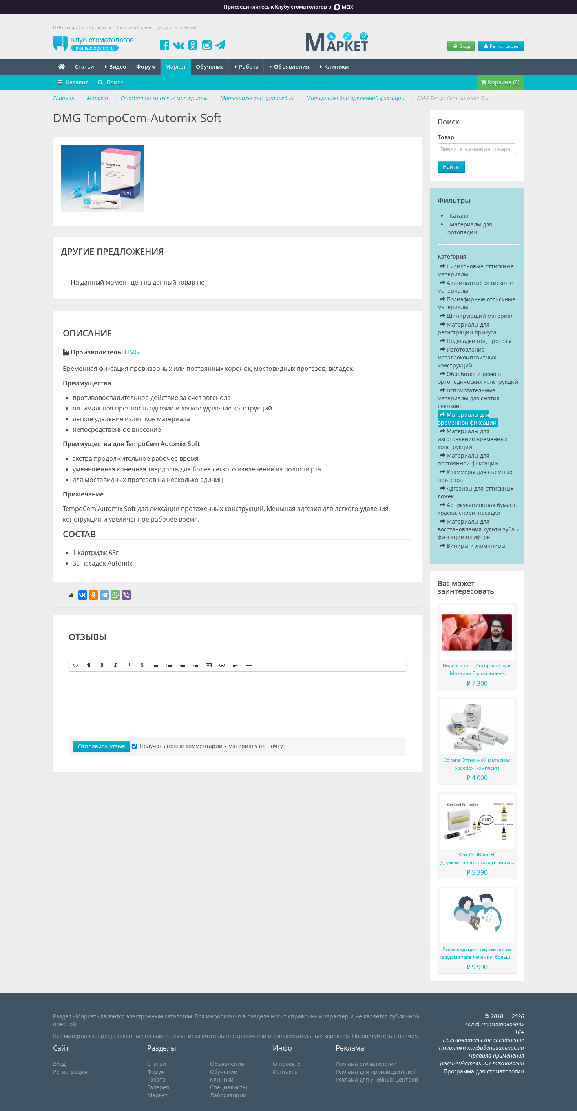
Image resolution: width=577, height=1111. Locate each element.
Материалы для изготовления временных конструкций (473, 439)
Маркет (175, 66)
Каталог (76, 82)
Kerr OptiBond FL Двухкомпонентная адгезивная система (476, 859)
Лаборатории (228, 1095)
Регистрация (504, 46)
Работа (248, 66)
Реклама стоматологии (366, 1063)
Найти (451, 166)
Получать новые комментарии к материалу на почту (211, 746)
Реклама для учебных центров (377, 1079)
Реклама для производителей (376, 1071)
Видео (117, 66)
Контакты (286, 1071)
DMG (131, 352)
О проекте (287, 1063)
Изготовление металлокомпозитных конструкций (467, 357)
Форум (145, 66)
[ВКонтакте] (82, 595)
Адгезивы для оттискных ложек (475, 492)
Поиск (114, 82)
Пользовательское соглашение (483, 1040)
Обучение (210, 66)
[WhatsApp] (115, 595)
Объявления (290, 66)
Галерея (158, 1087)
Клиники (336, 66)
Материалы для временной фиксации (467, 418)
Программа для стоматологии (484, 1071)
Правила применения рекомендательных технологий (482, 1059)
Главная (63, 98)
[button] (75, 665)
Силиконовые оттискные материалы (476, 270)
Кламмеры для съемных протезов (475, 475)
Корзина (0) (502, 82)
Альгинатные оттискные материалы (475, 286)
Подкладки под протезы (478, 341)
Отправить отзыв (101, 746)
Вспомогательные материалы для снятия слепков (469, 398)
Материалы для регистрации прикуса (467, 328)
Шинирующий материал (479, 315)
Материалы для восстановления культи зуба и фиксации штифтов (479, 529)
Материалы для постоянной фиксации (468, 459)
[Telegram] (104, 595)
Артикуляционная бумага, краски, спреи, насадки (477, 508)
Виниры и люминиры (475, 545)
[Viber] (126, 595)
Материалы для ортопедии (469, 228)
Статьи (84, 66)
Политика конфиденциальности (481, 1047)
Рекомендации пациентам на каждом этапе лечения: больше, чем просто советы (477, 953)
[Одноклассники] (93, 595)
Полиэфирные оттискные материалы (476, 303)
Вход (464, 46)
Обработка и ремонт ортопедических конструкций (478, 377)
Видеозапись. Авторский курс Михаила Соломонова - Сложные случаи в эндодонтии (477, 669)
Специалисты (228, 1087)
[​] (237, 699)
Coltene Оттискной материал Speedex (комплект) (477, 764)
